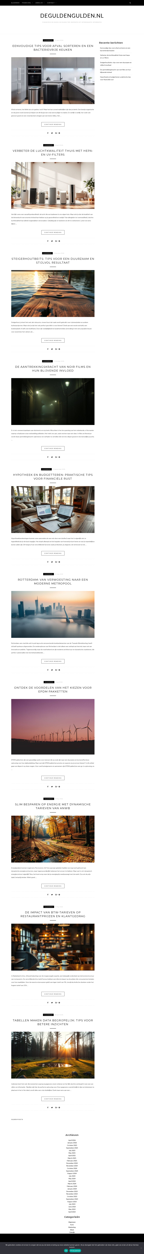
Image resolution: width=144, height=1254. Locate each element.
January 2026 (72, 1143)
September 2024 (72, 1171)
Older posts (17, 1119)
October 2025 (72, 1145)
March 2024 (72, 1184)
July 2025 (72, 1150)
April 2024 (72, 1181)
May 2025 (72, 1153)
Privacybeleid (75, 1251)
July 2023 (72, 1204)
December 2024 (72, 1163)
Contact (51, 2)
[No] (141, 1248)
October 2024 (72, 1168)
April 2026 (72, 1140)
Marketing (72, 1227)
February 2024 (72, 1186)
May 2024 (72, 1178)
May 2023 (72, 1209)
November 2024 (72, 1166)
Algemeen (15, 2)
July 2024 (72, 1176)
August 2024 (72, 1173)
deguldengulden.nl (72, 15)
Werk (72, 1230)
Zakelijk (39, 2)
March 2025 (72, 1158)
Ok (66, 1251)
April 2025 (72, 1155)
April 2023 (72, 1212)
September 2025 (72, 1148)
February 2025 (72, 1161)
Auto (72, 1225)
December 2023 (72, 1191)
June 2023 (72, 1207)
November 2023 (72, 1194)
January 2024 (72, 1189)
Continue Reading (53, 124)
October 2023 (72, 1196)
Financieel (26, 2)
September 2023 (72, 1199)
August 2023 (72, 1202)
